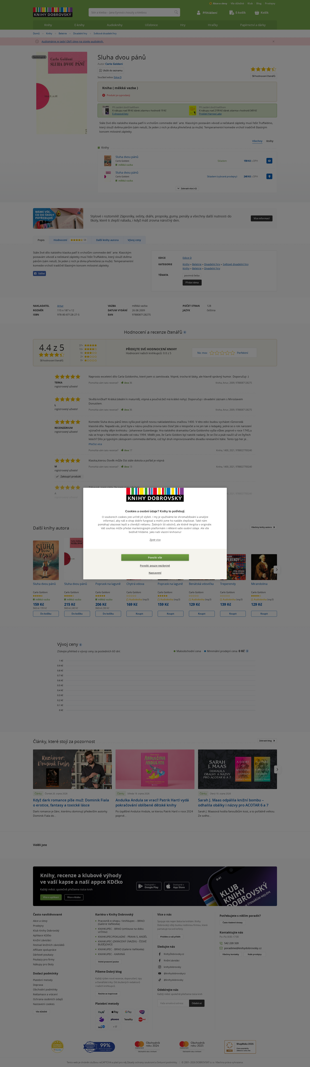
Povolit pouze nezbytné (155, 565)
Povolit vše (155, 557)
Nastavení (155, 573)
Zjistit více (155, 540)
